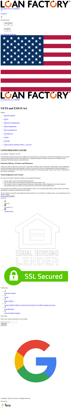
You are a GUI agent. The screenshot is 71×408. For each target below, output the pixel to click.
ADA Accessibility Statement (12, 313)
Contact (6, 297)
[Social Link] (35, 395)
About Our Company (10, 293)
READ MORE (5, 196)
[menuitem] (8, 24)
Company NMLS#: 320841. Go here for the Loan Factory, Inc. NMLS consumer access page (29, 305)
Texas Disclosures (9, 309)
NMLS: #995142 (9, 301)
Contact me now (8, 211)
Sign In (3, 34)
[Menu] (1, 101)
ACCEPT (12, 196)
